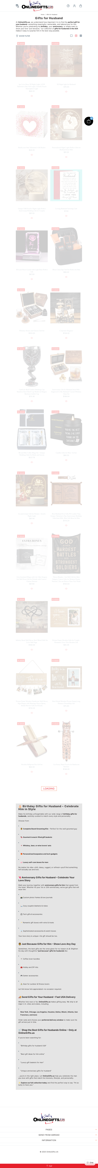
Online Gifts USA (37, 6)
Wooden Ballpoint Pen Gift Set (31, 764)
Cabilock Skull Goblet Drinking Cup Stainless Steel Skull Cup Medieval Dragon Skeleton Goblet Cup (32, 392)
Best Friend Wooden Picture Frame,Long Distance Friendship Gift (66, 702)
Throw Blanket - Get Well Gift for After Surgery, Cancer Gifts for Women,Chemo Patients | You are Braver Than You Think (66, 579)
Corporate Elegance (66, 331)
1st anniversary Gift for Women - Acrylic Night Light (32, 515)
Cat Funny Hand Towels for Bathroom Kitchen (66, 766)
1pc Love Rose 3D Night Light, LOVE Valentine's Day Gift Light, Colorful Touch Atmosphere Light (31, 86)
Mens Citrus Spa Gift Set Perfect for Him (66, 270)
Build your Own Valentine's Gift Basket (31, 147)
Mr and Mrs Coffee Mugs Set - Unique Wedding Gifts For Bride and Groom (32, 454)
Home (42, 14)
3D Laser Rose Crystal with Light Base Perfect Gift (32, 271)
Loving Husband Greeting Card (66, 209)
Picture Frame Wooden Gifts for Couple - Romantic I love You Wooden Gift (66, 641)
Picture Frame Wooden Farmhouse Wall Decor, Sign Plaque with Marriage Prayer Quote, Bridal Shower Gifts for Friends (32, 703)
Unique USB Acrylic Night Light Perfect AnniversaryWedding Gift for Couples (32, 210)
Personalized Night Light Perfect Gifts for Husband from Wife (66, 149)
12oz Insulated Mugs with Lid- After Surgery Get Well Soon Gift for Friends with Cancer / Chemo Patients (31, 579)
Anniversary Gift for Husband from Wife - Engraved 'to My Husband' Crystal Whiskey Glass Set (66, 392)
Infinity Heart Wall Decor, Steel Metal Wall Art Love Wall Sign (32, 641)
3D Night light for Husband (66, 84)
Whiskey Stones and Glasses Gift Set (31, 331)
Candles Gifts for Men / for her (66, 453)
